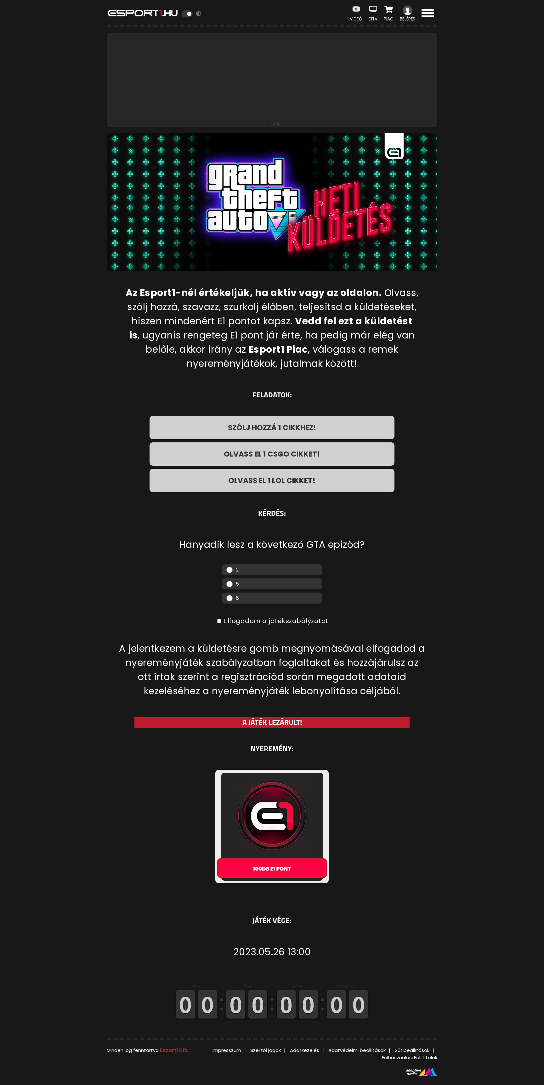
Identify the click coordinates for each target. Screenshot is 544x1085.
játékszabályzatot (298, 620)
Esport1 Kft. (174, 1050)
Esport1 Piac (278, 349)
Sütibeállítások (412, 1050)
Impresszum (226, 1050)
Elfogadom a (275, 620)
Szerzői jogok (265, 1050)
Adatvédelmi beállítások (357, 1050)
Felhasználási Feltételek (409, 1057)
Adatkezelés (304, 1050)
